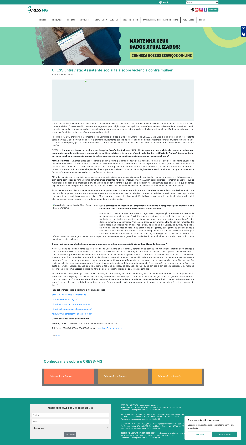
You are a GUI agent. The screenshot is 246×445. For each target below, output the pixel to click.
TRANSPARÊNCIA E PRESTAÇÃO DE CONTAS (160, 20)
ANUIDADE (84, 20)
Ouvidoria (213, 9)
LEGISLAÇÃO (57, 20)
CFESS (58, 335)
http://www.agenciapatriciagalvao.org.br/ (72, 313)
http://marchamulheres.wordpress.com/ (71, 304)
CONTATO (203, 20)
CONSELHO (43, 20)
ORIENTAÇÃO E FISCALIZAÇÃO (105, 20)
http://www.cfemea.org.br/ (65, 299)
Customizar (199, 434)
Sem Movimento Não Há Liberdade (69, 294)
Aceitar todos (225, 434)
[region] (212, 428)
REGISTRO (71, 20)
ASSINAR (70, 434)
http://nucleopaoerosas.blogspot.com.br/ (72, 309)
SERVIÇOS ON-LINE (130, 20)
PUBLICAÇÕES (188, 20)
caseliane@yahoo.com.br (110, 328)
